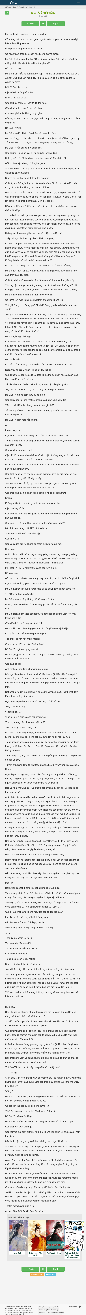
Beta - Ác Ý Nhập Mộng (43, 12)
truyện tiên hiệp (10, 1312)
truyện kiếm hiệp (20, 1312)
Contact (70, 1306)
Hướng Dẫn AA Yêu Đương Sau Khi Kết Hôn (51, 1312)
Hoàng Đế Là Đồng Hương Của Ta (48, 1307)
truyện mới (8, 1310)
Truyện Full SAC (14, 2)
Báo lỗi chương (38, 1274)
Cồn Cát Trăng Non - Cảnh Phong (48, 1310)
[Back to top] (80, 1306)
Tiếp (55, 23)
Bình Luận (51, 1274)
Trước (31, 23)
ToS (75, 1306)
